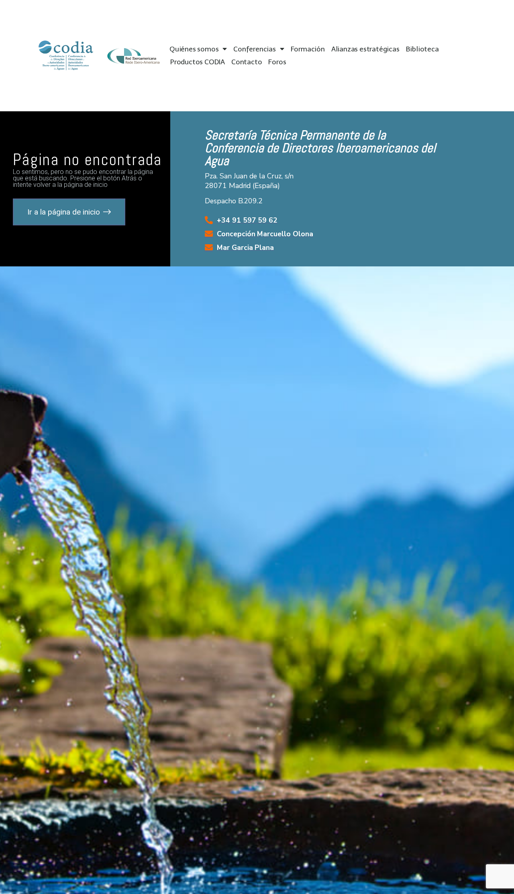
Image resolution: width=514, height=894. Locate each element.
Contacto (246, 61)
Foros (277, 61)
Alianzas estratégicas (365, 49)
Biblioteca (422, 49)
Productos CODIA (197, 61)
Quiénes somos (193, 49)
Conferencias (254, 49)
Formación (308, 49)
